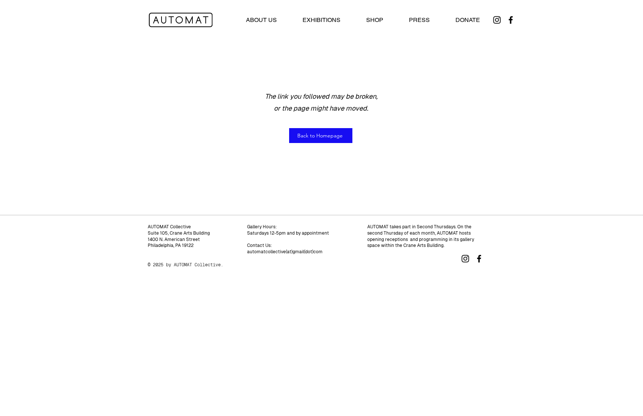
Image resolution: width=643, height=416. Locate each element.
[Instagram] (497, 20)
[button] (321, 20)
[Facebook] (511, 20)
